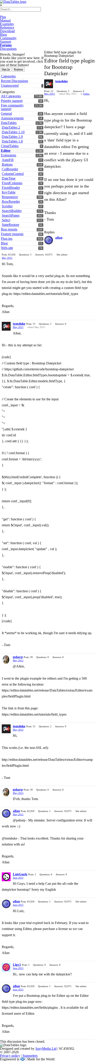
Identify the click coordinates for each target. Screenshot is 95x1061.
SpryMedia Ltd (46, 1048)
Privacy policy (10, 1055)
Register (18, 69)
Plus (3, 17)
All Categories (11, 96)
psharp (18, 657)
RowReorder (11, 201)
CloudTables (10, 146)
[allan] (48, 240)
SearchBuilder (12, 211)
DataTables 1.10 (13, 132)
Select (6, 220)
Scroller (7, 206)
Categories (8, 76)
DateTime (8, 178)
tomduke (61, 81)
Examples (7, 24)
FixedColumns (12, 183)
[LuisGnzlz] (6, 876)
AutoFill (7, 160)
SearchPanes (10, 215)
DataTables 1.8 (12, 141)
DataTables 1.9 (12, 137)
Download (7, 31)
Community (8, 38)
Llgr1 (17, 964)
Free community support (12, 107)
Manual (5, 20)
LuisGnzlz (20, 874)
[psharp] (6, 659)
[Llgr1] (6, 967)
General (6, 113)
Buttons (7, 164)
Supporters (30, 1055)
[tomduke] (48, 83)
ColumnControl (13, 174)
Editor (6, 150)
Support (5, 41)
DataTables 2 (11, 127)
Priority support (12, 101)
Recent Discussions (14, 81)
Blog (3, 34)
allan (58, 237)
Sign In (6, 69)
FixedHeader (11, 187)
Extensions (8, 155)
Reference (7, 27)
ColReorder (10, 169)
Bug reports (9, 229)
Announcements (12, 118)
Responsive (10, 197)
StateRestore (10, 225)
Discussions (8, 49)
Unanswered (10, 85)
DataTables (9, 123)
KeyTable (8, 192)
